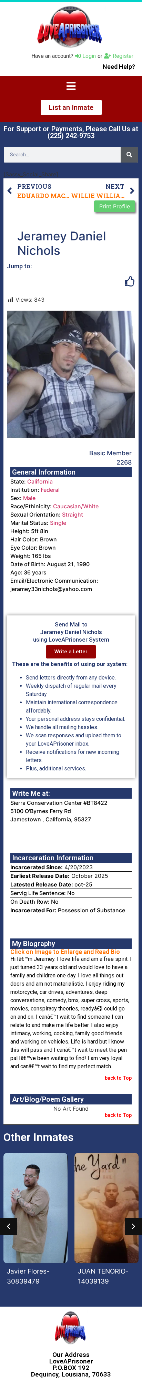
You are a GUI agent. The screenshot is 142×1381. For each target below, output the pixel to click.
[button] (8, 1226)
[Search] (129, 155)
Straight (72, 514)
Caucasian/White (76, 506)
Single (58, 522)
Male (29, 498)
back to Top (118, 1078)
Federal (50, 489)
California (40, 481)
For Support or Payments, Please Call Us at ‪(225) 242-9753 (71, 132)
